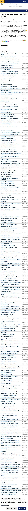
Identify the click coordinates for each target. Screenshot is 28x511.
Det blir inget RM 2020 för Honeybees (8, 407)
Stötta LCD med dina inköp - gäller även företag (10, 144)
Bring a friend (3, 269)
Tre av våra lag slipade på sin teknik (7, 136)
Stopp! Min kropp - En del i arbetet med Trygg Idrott (11, 203)
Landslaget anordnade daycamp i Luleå (8, 421)
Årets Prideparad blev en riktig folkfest (8, 77)
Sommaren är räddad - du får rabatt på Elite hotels (10, 385)
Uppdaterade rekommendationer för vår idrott (9, 391)
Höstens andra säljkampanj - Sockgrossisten (9, 353)
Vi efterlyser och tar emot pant (6, 243)
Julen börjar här (4, 201)
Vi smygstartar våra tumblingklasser (8, 453)
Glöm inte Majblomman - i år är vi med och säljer (10, 310)
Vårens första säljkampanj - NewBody (8, 185)
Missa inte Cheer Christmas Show (7, 130)
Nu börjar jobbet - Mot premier (6, 220)
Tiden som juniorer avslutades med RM (8, 149)
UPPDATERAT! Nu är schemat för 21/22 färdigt (9, 280)
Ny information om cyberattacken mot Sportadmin (10, 88)
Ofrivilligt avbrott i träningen (6, 486)
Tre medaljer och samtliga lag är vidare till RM (9, 251)
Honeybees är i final (4, 434)
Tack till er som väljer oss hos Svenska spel (9, 126)
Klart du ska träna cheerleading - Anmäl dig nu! (10, 425)
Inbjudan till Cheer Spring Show (7, 174)
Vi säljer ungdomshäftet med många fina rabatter (10, 318)
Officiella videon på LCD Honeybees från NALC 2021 (11, 259)
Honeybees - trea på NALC (6, 195)
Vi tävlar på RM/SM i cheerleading (7, 230)
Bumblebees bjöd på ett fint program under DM (10, 61)
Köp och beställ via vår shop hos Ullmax (8, 357)
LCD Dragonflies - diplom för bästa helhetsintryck (10, 239)
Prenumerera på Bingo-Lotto (6, 372)
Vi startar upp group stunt (6, 291)
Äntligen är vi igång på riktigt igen (7, 480)
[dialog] (14, 503)
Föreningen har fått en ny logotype (7, 142)
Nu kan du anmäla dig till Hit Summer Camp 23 (10, 161)
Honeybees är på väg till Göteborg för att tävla (10, 199)
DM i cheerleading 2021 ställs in (7, 336)
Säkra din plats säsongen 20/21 (7, 380)
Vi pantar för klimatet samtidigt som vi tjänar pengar (11, 300)
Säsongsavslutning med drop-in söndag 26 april (10, 399)
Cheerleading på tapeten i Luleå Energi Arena (9, 427)
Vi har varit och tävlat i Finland (6, 112)
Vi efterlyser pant (4, 261)
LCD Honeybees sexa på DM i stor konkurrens (9, 470)
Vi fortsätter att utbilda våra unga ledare (8, 147)
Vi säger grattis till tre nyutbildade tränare (9, 361)
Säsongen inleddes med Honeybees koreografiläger (11, 490)
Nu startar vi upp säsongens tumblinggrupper (9, 368)
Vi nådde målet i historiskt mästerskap (8, 116)
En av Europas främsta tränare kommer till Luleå (10, 276)
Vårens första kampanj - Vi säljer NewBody (9, 255)
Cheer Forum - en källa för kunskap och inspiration (10, 132)
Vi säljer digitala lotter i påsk (6, 168)
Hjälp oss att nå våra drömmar (6, 94)
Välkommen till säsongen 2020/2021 (8, 397)
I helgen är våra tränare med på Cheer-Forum (9, 296)
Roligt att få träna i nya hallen (6, 359)
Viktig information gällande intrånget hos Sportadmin (11, 92)
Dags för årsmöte (4, 189)
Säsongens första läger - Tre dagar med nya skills (10, 366)
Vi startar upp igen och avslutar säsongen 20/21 (10, 306)
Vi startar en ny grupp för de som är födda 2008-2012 (11, 233)
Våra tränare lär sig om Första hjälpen (8, 302)
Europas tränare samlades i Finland (7, 138)
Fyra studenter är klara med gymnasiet (8, 145)
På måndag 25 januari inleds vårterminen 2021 (9, 326)
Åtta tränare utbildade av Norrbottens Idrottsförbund (11, 445)
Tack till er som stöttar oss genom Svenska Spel (10, 440)
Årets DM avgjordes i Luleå (6, 90)
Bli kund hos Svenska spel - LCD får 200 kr (9, 478)
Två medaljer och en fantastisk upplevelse (9, 228)
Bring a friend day (4, 417)
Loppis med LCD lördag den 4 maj (7, 114)
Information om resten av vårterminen (8, 312)
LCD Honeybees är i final (5, 267)
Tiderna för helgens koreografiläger (7, 355)
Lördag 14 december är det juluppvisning (9, 98)
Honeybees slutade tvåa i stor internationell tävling (10, 265)
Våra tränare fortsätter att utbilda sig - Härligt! (9, 73)
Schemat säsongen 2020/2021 (7, 374)
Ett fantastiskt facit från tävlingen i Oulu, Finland (10, 59)
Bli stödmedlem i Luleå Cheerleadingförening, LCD (10, 134)
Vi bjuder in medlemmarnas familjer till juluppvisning (11, 193)
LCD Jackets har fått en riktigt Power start (9, 271)
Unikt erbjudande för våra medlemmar (8, 207)
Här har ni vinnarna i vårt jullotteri (7, 124)
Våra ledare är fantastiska (6, 69)
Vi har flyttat (3, 212)
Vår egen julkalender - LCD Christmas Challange (10, 341)
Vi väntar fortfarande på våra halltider (8, 80)
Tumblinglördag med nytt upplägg (7, 257)
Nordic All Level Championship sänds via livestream (11, 436)
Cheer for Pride (3, 214)
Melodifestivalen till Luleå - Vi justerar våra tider (10, 429)
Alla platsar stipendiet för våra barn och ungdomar (10, 187)
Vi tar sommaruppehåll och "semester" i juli (9, 393)
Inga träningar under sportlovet (7, 314)
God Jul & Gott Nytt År (5, 96)
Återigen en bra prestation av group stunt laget (10, 237)
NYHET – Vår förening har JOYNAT (7, 120)
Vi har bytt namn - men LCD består (7, 183)
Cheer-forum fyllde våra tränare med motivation (10, 209)
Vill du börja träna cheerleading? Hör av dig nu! (10, 492)
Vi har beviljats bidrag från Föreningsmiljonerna (10, 165)
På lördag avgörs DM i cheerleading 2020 (9, 415)
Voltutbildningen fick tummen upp (7, 65)
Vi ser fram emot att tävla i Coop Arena (8, 56)
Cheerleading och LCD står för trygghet (8, 278)
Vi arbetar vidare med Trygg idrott (7, 197)
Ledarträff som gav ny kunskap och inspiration (10, 477)
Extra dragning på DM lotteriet (6, 241)
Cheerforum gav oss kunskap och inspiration (9, 71)
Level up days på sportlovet (6, 176)
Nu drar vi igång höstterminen (6, 378)
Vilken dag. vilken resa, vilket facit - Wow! (9, 86)
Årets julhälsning (4, 332)
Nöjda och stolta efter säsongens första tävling (10, 63)
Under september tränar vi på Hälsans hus (9, 484)
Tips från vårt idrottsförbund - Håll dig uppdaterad (10, 287)
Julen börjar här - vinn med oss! (7, 344)
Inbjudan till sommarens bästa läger (8, 222)
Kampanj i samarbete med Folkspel (7, 405)
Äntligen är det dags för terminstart (7, 457)
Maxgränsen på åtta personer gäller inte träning (10, 342)
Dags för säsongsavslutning (6, 226)
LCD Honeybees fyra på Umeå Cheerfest (8, 494)
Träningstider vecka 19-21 (6, 304)
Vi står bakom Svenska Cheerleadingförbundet (10, 466)
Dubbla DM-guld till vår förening (7, 413)
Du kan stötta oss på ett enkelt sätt (7, 211)
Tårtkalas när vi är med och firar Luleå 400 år (9, 224)
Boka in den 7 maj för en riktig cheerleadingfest (10, 216)
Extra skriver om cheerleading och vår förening (10, 351)
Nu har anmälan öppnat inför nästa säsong (9, 57)
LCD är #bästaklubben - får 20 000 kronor (9, 218)
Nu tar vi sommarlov (4, 82)
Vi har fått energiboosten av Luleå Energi (8, 386)
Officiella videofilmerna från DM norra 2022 (9, 247)
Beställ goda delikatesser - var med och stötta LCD (10, 167)
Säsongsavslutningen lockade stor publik (9, 462)
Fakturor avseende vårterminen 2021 (8, 328)
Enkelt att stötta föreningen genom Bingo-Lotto (10, 488)
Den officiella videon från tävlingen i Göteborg (9, 423)
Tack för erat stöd (4, 349)
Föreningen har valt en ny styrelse (7, 231)
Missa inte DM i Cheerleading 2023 (7, 181)
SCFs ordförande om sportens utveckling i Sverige (10, 464)
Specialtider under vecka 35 (6, 78)
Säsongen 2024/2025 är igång (6, 102)
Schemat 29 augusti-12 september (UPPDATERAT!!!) (11, 282)
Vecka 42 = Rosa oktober (5, 205)
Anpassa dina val (5, 505)
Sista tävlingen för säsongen (6, 84)
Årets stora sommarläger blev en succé (8, 140)
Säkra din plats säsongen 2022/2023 (8, 245)
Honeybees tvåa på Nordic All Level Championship (10, 432)
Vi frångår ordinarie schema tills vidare (8, 403)
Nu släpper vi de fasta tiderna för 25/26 (8, 75)
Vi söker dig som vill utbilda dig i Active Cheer (9, 472)
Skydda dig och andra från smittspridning (9, 408)
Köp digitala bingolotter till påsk (7, 401)
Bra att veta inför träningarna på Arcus (8, 319)
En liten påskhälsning (5, 159)
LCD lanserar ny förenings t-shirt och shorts (9, 376)
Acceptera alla (22, 508)
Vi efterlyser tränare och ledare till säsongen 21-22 (10, 324)
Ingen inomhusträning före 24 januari (8, 334)
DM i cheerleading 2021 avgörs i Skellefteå (9, 395)
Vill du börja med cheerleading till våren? (8, 330)
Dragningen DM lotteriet (5, 249)
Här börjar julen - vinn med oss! (7, 438)
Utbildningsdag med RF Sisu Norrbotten (8, 172)
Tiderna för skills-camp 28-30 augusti (8, 370)
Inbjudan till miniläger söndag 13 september (9, 364)
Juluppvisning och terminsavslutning (8, 430)
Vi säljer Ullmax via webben (6, 482)
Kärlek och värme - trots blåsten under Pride (9, 104)
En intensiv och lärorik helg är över (7, 274)
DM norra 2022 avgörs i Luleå (6, 316)
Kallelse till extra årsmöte (5, 235)
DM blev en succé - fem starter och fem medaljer (10, 118)
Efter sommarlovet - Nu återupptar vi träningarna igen (11, 289)
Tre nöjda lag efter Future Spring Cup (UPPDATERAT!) (11, 163)
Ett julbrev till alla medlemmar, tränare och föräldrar (10, 263)
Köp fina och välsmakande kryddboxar (8, 363)
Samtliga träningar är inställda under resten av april (10, 308)
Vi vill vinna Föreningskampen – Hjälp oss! (9, 151)
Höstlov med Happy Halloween (7, 67)
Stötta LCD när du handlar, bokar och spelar (9, 170)
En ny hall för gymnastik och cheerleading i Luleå (10, 419)
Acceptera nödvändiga (11, 508)
